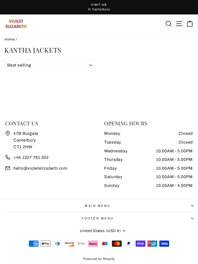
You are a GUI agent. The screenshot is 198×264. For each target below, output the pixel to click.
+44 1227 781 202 (31, 157)
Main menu (98, 205)
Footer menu (97, 218)
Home (9, 39)
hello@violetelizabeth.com (40, 168)
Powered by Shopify (99, 259)
